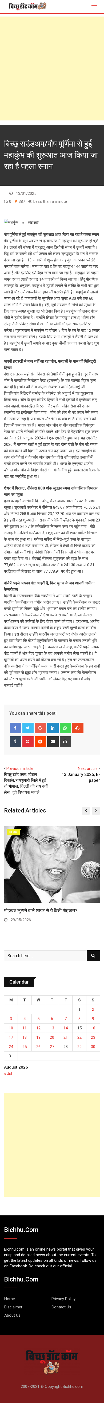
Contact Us (61, 1307)
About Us (12, 1315)
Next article (88, 768)
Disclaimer (13, 1307)
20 (52, 1037)
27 (52, 1046)
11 (24, 1028)
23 (93, 1037)
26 (38, 1046)
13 (52, 1028)
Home (9, 1298)
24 (11, 1046)
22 (79, 1037)
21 (65, 1037)
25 (24, 1046)
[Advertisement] (52, 68)
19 (38, 1037)
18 (24, 1037)
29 (79, 1046)
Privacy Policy (63, 1298)
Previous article (19, 768)
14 (65, 1028)
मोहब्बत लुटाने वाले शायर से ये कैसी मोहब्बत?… (42, 910)
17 (11, 1037)
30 (93, 1046)
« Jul (8, 1073)
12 (38, 1028)
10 (11, 1028)
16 (93, 1028)
